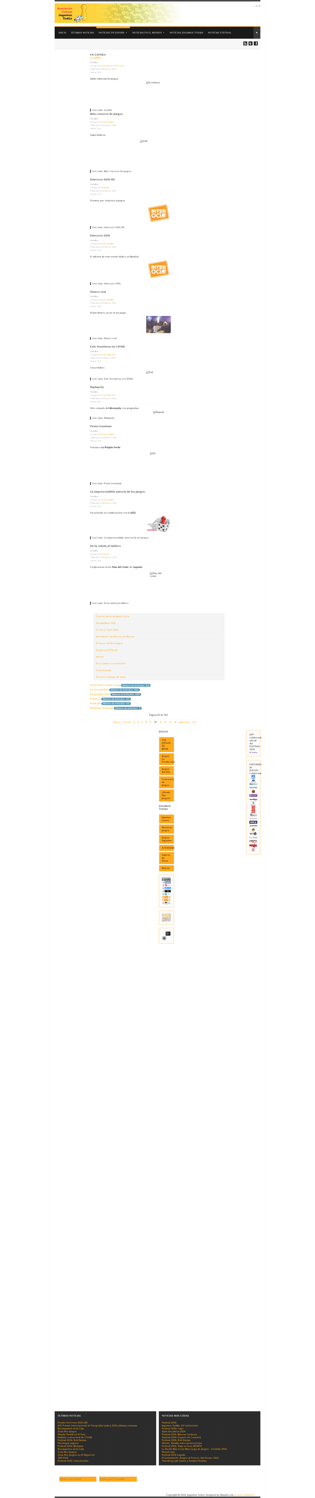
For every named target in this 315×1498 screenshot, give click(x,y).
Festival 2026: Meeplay (70, 1446)
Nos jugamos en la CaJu (71, 1428)
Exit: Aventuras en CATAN (107, 346)
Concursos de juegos (168, 782)
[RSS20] (166, 897)
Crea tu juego (103, 670)
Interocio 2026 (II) (102, 179)
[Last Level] (253, 818)
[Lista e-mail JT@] (166, 902)
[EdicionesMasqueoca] (253, 803)
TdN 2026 (63, 1458)
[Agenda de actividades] (166, 917)
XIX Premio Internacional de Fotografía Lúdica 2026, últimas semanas (97, 1425)
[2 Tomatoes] (253, 829)
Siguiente (184, 722)
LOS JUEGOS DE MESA (166, 744)
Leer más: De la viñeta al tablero (110, 603)
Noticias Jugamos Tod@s (186, 32)
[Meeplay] (253, 752)
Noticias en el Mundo (147, 32)
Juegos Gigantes (167, 839)
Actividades (168, 848)
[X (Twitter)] (166, 891)
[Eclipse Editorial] (253, 799)
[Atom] (166, 900)
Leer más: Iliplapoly (103, 418)
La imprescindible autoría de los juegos (117, 491)
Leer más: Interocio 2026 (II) (108, 227)
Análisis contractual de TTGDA (75, 1437)
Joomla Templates (244, 1495)
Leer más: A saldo (102, 110)
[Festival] (166, 935)
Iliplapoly (97, 387)
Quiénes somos (166, 819)
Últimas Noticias (82, 32)
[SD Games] (253, 776)
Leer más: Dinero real (104, 338)
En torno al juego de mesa (111, 677)
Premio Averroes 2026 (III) (72, 1422)
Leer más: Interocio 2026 (106, 283)
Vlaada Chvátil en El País (71, 1434)
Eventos (105, 554)
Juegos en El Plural (106, 650)
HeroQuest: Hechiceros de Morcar (115, 636)
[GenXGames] (253, 833)
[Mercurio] (253, 849)
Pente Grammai (101, 426)
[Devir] (253, 822)
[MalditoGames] (253, 825)
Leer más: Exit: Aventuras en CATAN (112, 379)
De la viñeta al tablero (105, 545)
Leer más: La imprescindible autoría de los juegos (120, 537)
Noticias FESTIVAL (219, 32)
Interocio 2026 (100, 235)
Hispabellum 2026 (106, 623)
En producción (108, 355)
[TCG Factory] (253, 787)
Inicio (62, 32)
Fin (194, 722)
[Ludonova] (253, 780)
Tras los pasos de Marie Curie (112, 616)
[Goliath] (253, 811)
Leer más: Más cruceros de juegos (111, 171)
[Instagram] (166, 885)
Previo (127, 722)
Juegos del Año (166, 770)
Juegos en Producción (168, 759)
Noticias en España (111, 32)
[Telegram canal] (166, 894)
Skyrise (100, 657)
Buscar (166, 868)
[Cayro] (253, 841)
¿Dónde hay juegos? (166, 795)
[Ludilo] (253, 807)
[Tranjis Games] (253, 795)
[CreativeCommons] (166, 879)
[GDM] (253, 791)
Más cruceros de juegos (106, 113)
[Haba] (253, 845)
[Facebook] (166, 882)
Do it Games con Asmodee (110, 663)
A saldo (95, 57)
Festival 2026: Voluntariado (73, 1461)
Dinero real (98, 291)
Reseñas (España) (101, 707)
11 (160, 722)
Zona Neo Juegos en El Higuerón (76, 1455)
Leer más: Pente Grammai (106, 483)
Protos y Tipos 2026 (107, 630)
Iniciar (117, 722)
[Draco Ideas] (253, 815)
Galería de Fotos (166, 858)
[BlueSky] (166, 888)
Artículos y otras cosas (112, 66)
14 (175, 722)
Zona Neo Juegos (67, 1431)
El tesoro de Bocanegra (109, 643)
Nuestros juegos (167, 829)
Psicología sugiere (68, 1443)
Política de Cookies (70, 1479)
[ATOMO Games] (253, 784)
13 (170, 722)
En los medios (107, 122)
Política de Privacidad (112, 1479)
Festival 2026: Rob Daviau (72, 1440)
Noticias (105, 187)
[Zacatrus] (253, 837)
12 (165, 722)
